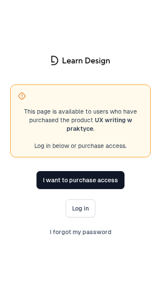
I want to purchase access (80, 180)
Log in (80, 208)
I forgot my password (81, 232)
